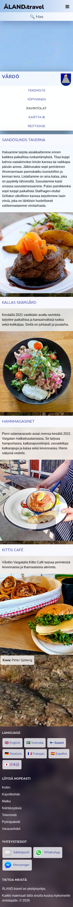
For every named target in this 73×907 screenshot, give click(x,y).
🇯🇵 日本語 (12, 764)
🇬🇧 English (12, 743)
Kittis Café (12, 550)
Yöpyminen (36, 99)
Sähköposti (21, 852)
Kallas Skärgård (19, 302)
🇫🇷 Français (36, 753)
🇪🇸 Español (59, 753)
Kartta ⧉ (37, 117)
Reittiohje (36, 126)
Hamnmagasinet (18, 421)
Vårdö (10, 77)
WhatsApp (52, 852)
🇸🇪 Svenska (34, 743)
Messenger (21, 865)
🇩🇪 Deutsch (13, 753)
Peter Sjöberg (17, 660)
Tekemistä (36, 90)
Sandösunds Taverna (23, 139)
